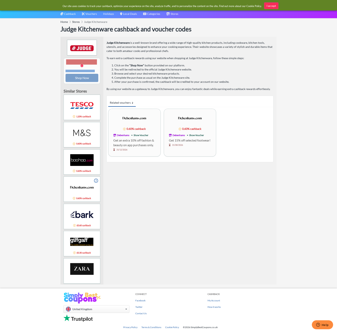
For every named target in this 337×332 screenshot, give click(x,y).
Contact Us (141, 313)
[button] (82, 66)
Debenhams (123, 135)
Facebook (140, 300)
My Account (214, 300)
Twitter (139, 306)
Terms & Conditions (151, 327)
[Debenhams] (134, 117)
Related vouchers (121, 102)
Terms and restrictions (80, 71)
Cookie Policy (172, 327)
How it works (214, 306)
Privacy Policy (130, 327)
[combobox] (151, 15)
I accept (271, 5)
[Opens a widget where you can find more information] (322, 325)
